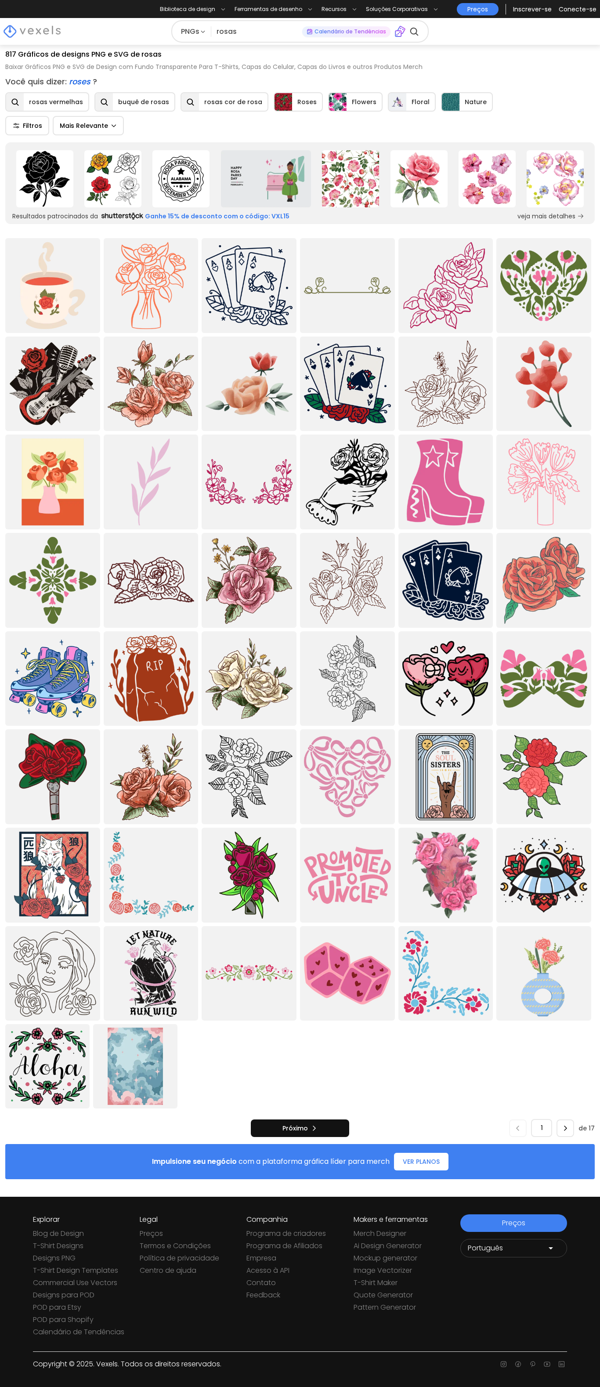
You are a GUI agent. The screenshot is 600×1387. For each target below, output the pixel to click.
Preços (151, 1233)
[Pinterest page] (532, 1364)
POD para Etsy (57, 1307)
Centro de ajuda (168, 1270)
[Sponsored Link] (44, 179)
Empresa (261, 1258)
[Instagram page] (503, 1364)
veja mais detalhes (546, 216)
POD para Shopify (63, 1320)
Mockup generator (385, 1258)
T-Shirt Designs (58, 1246)
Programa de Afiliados (284, 1246)
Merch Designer (380, 1233)
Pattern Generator (385, 1307)
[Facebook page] (518, 1364)
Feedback (263, 1295)
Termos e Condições (175, 1246)
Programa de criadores (286, 1233)
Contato (261, 1283)
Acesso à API (267, 1270)
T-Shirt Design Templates (75, 1270)
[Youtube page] (547, 1364)
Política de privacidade (179, 1258)
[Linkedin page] (561, 1364)
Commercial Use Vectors (75, 1283)
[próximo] (565, 1128)
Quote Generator (383, 1295)
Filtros (32, 125)
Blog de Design (58, 1233)
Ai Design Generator (388, 1246)
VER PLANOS (421, 1161)
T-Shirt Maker (376, 1283)
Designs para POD (63, 1295)
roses (81, 81)
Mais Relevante (84, 125)
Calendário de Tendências (78, 1332)
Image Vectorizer (383, 1270)
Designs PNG (54, 1258)
